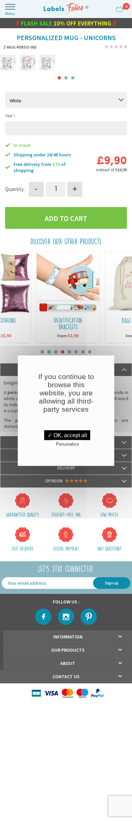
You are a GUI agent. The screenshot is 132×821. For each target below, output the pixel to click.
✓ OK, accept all (67, 435)
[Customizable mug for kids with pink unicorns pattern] (28, 64)
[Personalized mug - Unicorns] (47, 64)
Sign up (111, 584)
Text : (10, 117)
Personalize (67, 443)
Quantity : (15, 190)
